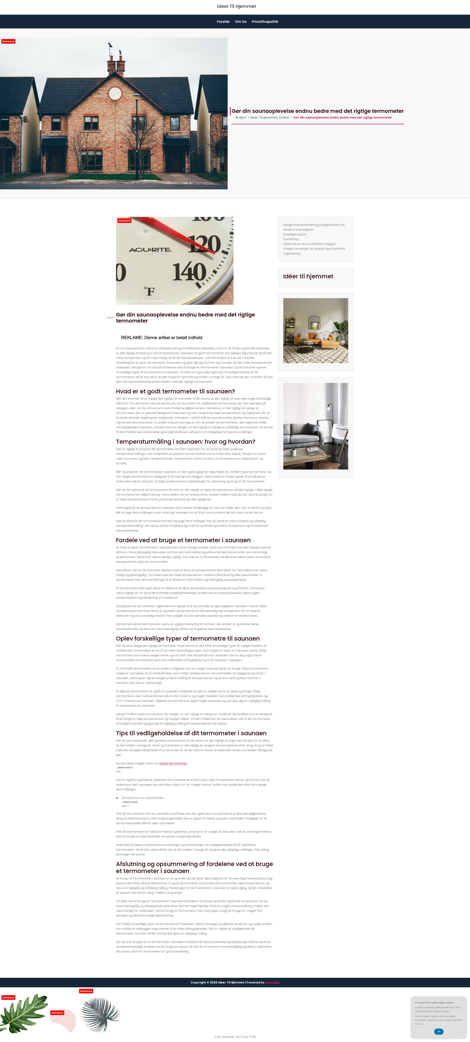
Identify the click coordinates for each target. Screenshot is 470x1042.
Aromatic (272, 982)
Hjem (242, 117)
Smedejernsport (295, 234)
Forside (223, 21)
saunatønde (154, 798)
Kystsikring (291, 239)
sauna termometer (173, 763)
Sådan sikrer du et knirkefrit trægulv (309, 244)
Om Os (241, 21)
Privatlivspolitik (265, 21)
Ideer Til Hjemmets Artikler (270, 117)
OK (439, 1031)
